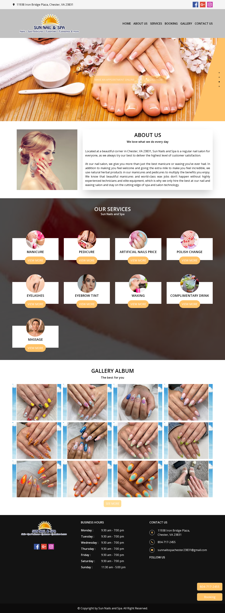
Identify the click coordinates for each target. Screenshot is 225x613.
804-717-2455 (210, 587)
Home (127, 23)
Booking (171, 23)
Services (156, 23)
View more (35, 260)
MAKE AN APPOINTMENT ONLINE (98, 79)
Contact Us (204, 23)
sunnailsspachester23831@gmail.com (182, 550)
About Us (140, 23)
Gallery (186, 23)
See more (112, 504)
